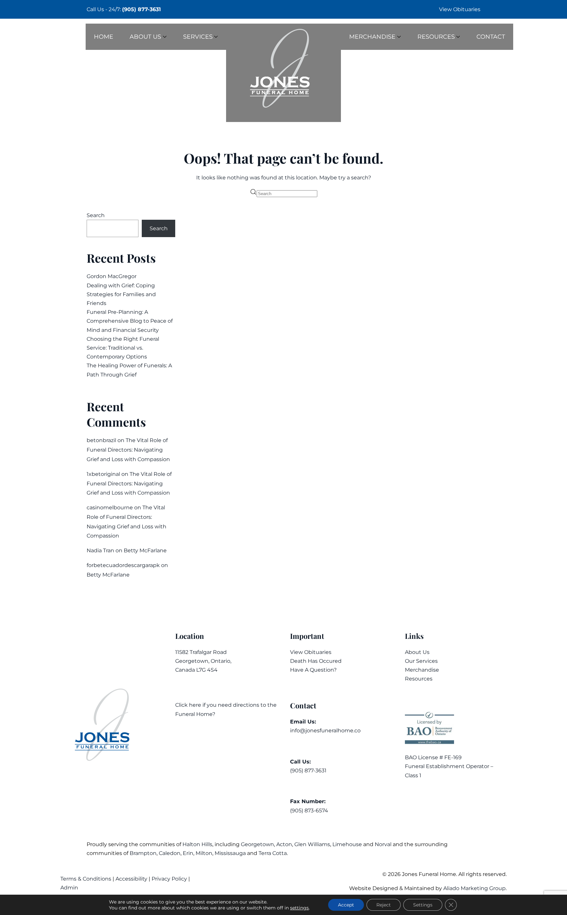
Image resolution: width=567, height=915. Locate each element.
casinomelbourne (110, 507)
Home (103, 36)
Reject (383, 905)
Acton (284, 844)
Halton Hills (197, 844)
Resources (418, 679)
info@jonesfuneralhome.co (325, 730)
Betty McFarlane (145, 550)
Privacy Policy (169, 879)
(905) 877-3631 (141, 9)
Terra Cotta (273, 853)
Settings (422, 905)
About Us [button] (145, 36)
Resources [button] (436, 36)
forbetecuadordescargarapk (123, 565)
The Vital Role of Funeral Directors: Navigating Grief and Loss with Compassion (128, 449)
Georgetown (257, 844)
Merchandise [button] (372, 36)
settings (299, 908)
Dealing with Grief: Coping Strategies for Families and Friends (121, 294)
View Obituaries (459, 9)
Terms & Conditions (86, 879)
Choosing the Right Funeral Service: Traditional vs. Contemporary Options (123, 348)
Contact (490, 36)
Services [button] (198, 36)
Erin (188, 853)
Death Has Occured (316, 661)
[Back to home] (283, 73)
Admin (69, 887)
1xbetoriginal (103, 474)
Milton (204, 853)
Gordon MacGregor (111, 276)
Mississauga (230, 853)
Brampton (143, 853)
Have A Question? (313, 670)
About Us (417, 652)
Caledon (169, 853)
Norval (383, 844)
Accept (346, 905)
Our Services (421, 661)
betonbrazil (101, 440)
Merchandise (422, 670)
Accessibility (131, 879)
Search (96, 215)
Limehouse (347, 844)
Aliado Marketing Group (474, 888)
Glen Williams (312, 844)
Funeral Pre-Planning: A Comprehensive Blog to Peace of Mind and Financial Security (130, 321)
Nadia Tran (100, 550)
